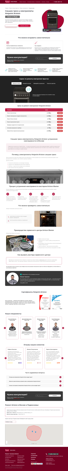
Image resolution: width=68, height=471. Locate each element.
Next (63, 328)
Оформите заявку (16, 83)
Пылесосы (7, 459)
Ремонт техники (23, 1)
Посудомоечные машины (10, 460)
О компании (37, 1)
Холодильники (8, 457)
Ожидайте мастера (27, 83)
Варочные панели (21, 459)
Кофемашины (20, 460)
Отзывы (47, 1)
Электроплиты (20, 457)
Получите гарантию (51, 83)
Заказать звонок (24, 25)
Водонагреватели (21, 462)
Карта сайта (7, 465)
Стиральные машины (9, 455)
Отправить (55, 58)
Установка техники (31, 1)
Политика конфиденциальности (17, 465)
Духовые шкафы (20, 455)
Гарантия (33, 453)
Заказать (60, 112)
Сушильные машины (9, 462)
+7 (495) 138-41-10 (42, 259)
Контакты (43, 1)
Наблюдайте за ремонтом (38, 83)
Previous (5, 328)
